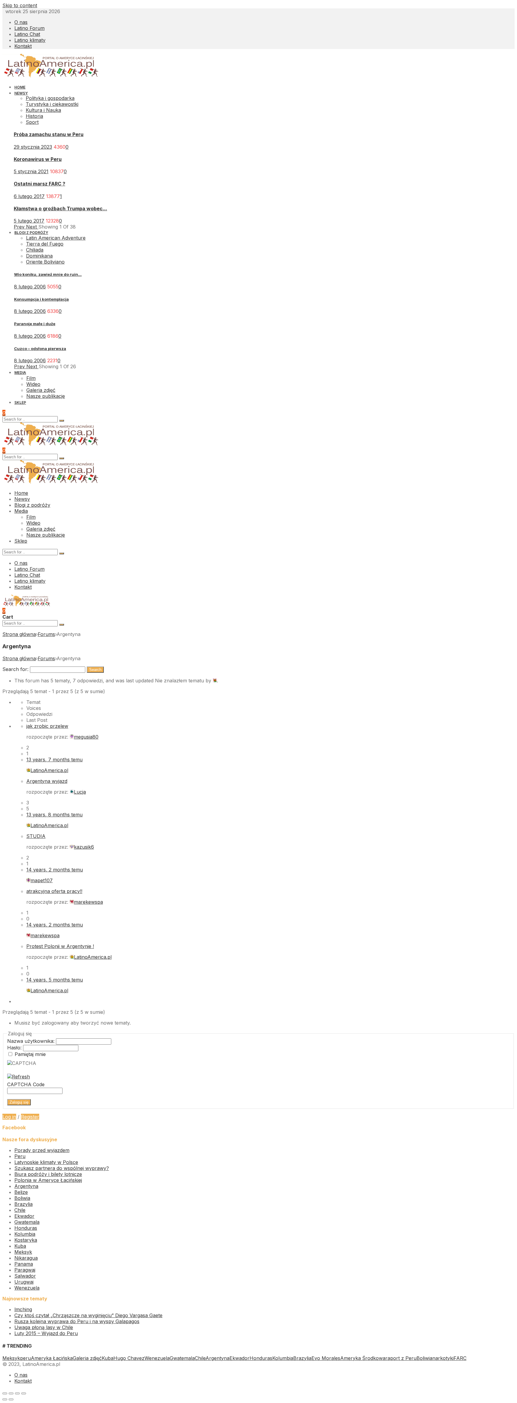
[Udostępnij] (11, 1393)
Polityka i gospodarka (50, 98)
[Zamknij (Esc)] (4, 1393)
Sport (32, 122)
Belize (21, 1192)
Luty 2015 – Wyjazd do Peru (46, 1333)
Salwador (25, 1276)
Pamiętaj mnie (30, 1054)
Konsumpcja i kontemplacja (41, 299)
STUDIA (35, 836)
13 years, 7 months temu (54, 760)
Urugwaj (24, 1282)
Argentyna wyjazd (46, 781)
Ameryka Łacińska (52, 1358)
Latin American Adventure (56, 238)
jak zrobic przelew (47, 726)
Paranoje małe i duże (34, 323)
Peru (19, 1156)
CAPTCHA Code (26, 1084)
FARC (460, 1358)
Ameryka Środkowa (362, 1358)
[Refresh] (18, 1077)
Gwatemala (26, 1222)
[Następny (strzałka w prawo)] (11, 1399)
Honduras (25, 1228)
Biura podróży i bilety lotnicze (48, 1174)
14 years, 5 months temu (54, 980)
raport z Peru (400, 1358)
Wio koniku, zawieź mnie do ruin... (48, 274)
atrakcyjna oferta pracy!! (54, 891)
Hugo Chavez (129, 1358)
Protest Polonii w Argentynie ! (60, 946)
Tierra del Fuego (44, 244)
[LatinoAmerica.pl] (51, 76)
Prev (20, 227)
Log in (9, 1117)
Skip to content (19, 5)
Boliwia (22, 1198)
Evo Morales (325, 1358)
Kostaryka (25, 1240)
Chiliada (34, 250)
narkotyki (443, 1358)
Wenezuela (26, 1288)
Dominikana (39, 256)
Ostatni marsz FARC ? (39, 184)
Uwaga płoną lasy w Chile (43, 1327)
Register (30, 1117)
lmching (23, 1309)
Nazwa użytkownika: (31, 1041)
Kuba (20, 1246)
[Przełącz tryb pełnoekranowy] (17, 1393)
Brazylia (23, 1204)
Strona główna (19, 634)
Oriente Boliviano (45, 262)
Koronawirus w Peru (38, 159)
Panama (23, 1264)
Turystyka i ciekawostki (52, 104)
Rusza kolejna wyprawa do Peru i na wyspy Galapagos (76, 1321)
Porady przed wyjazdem (41, 1150)
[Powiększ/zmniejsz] (23, 1393)
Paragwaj (24, 1270)
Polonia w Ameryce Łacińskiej (48, 1180)
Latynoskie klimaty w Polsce (46, 1162)
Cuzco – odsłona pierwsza (40, 348)
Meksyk (23, 1252)
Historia (34, 116)
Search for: (15, 669)
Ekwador (24, 1216)
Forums (46, 634)
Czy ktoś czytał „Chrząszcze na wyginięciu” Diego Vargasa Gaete (88, 1315)
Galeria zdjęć (87, 1358)
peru (25, 1358)
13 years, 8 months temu (54, 815)
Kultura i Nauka (43, 110)
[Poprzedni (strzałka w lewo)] (4, 1399)
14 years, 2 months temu (54, 870)
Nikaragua (26, 1258)
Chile (19, 1210)
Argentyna (26, 1186)
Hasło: (15, 1048)
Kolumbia (24, 1234)
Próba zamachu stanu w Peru (48, 134)
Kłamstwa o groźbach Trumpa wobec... (60, 208)
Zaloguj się (19, 1102)
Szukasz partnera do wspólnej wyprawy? (61, 1168)
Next (32, 227)
